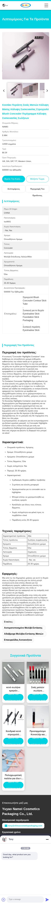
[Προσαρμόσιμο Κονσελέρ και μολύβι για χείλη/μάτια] (38, 717)
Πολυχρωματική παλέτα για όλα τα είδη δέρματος (13, 777)
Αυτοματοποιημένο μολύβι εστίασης (23, 628)
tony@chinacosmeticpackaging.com (25, 826)
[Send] (47, 900)
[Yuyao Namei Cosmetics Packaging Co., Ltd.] (26, 5)
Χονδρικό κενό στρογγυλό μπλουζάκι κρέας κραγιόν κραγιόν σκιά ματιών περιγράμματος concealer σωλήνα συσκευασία (13, 733)
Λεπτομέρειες (13, 189)
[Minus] (47, 839)
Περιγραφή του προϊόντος (37, 190)
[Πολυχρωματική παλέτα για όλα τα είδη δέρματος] (13, 760)
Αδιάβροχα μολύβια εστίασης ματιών (23, 634)
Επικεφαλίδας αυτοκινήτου (18, 640)
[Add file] (3, 900)
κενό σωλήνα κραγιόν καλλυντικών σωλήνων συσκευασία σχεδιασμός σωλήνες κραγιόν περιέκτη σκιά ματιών (13, 689)
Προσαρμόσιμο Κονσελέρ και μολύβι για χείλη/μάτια (37, 733)
